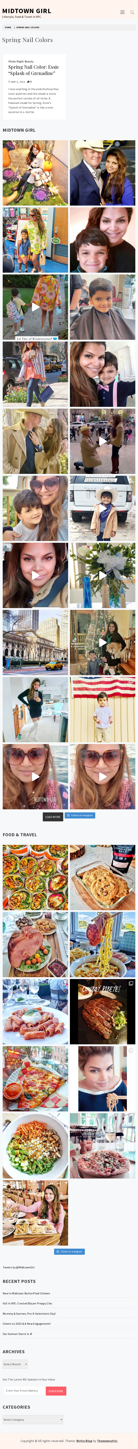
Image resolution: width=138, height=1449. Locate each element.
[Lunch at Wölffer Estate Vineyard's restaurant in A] (102, 1146)
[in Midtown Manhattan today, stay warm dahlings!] (35, 642)
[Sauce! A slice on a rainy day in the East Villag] (35, 1078)
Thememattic (107, 1441)
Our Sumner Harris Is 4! (17, 1334)
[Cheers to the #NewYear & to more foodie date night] (35, 944)
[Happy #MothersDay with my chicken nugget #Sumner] (102, 240)
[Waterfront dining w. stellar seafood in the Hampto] (102, 944)
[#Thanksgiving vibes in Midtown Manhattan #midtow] (35, 173)
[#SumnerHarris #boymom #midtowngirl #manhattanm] (35, 508)
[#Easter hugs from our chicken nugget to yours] (102, 374)
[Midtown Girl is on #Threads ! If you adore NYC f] (35, 374)
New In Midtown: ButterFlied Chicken (26, 1293)
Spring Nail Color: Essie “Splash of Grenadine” (33, 70)
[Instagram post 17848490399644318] (102, 776)
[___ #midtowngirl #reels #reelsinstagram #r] (35, 776)
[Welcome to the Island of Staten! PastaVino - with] (35, 1011)
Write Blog (84, 1441)
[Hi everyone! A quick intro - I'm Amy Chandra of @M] (35, 1213)
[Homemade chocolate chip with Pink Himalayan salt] (102, 877)
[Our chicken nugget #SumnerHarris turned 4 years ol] (102, 508)
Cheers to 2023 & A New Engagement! (27, 1323)
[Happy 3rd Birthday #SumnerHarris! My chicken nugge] (102, 709)
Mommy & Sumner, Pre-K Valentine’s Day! (29, 1313)
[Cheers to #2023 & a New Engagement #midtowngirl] (102, 441)
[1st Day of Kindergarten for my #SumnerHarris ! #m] (35, 307)
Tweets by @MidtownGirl (19, 1267)
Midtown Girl (26, 10)
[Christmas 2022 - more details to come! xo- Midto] (35, 575)
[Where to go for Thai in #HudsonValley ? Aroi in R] (102, 1078)
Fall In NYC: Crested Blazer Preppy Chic (27, 1303)
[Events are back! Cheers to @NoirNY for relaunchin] (102, 1011)
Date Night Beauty (21, 61)
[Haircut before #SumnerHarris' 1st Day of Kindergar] (102, 307)
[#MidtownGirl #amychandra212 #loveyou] (102, 575)
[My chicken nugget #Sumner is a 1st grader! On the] (35, 240)
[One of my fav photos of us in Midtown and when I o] (102, 173)
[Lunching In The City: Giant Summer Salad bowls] (35, 1146)
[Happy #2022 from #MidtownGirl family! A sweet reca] (102, 642)
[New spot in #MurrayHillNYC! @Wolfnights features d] (35, 877)
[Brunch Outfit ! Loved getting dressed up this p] (35, 709)
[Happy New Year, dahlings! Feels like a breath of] (35, 441)
